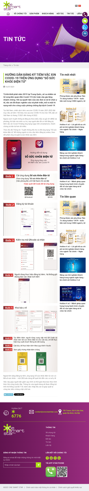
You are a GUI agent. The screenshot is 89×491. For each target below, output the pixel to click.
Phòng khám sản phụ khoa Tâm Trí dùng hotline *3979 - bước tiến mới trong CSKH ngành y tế (72, 98)
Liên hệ (48, 445)
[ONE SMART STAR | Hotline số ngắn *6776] (12, 6)
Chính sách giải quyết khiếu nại (70, 487)
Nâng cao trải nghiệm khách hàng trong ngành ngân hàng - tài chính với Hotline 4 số (72, 155)
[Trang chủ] (8, 13)
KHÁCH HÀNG (48, 14)
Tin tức (48, 442)
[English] (76, 6)
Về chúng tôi (50, 433)
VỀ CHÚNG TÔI (20, 14)
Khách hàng (50, 436)
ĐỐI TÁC (60, 14)
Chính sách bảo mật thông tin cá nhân (41, 487)
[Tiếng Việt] (79, 6)
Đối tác (48, 439)
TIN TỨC (70, 14)
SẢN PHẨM (34, 14)
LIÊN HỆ (80, 14)
